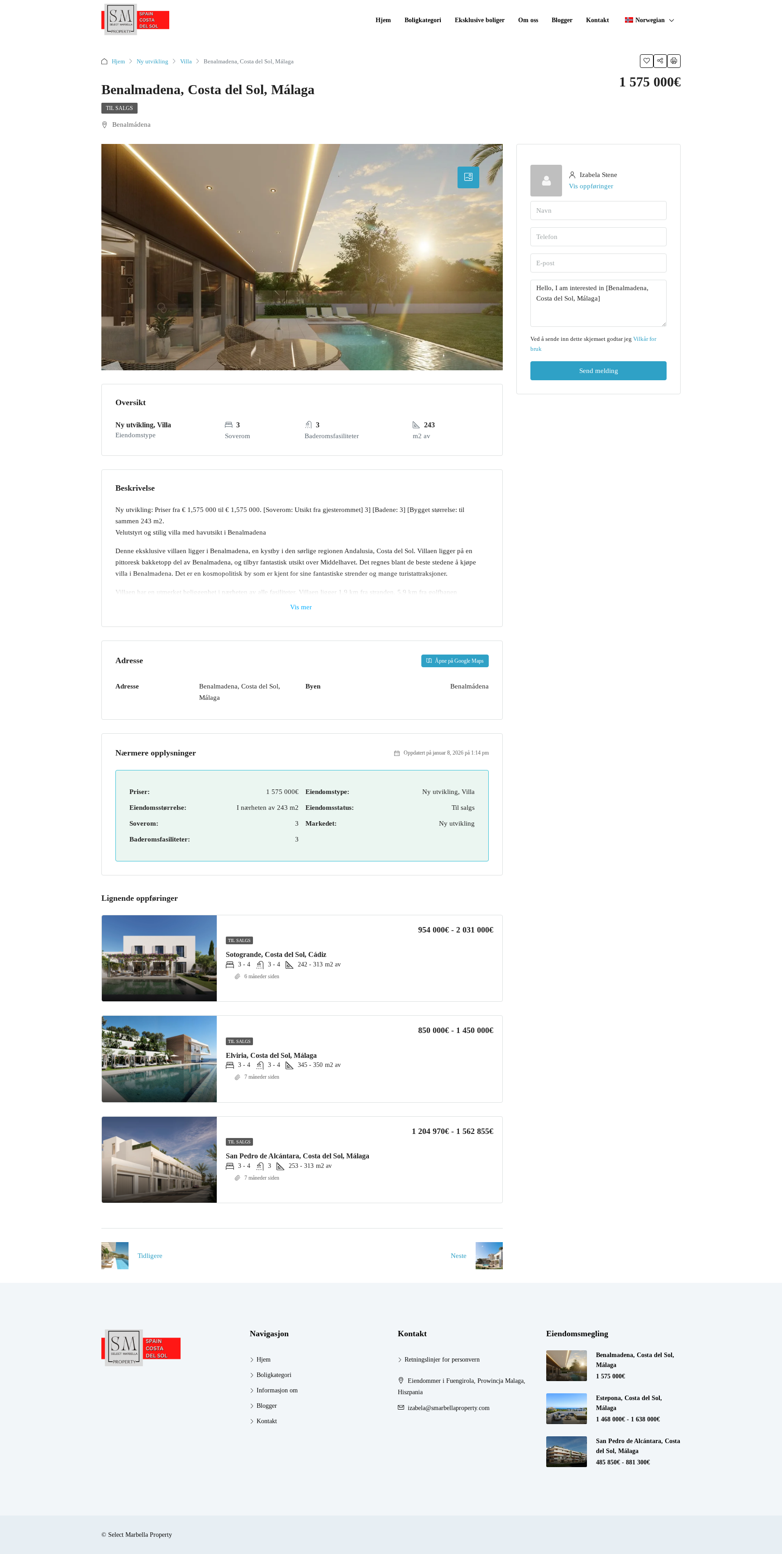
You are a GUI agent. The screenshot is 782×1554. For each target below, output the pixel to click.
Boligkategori (423, 20)
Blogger (562, 20)
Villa (186, 61)
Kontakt (597, 20)
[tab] (468, 177)
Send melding (598, 370)
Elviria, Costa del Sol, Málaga (271, 1055)
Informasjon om (277, 1390)
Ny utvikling (152, 61)
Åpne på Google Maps (459, 661)
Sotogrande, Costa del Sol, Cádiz (276, 954)
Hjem (383, 20)
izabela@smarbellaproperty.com (449, 1408)
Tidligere (150, 1255)
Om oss (528, 20)
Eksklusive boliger (480, 20)
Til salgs (119, 108)
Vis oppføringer (591, 186)
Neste (459, 1255)
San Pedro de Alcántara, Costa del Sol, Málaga (297, 1156)
